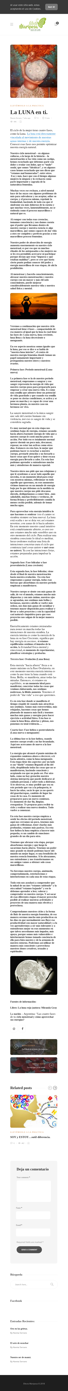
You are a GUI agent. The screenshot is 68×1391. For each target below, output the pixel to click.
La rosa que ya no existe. (36, 1067)
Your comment (23, 1177)
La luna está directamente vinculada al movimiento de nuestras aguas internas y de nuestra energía (33, 137)
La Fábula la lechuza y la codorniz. (35, 1049)
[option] (34, 1119)
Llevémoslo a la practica (27, 106)
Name (19, 1208)
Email (19, 1225)
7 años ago (27, 118)
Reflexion (28, 1046)
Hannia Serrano (16, 118)
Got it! (51, 6)
